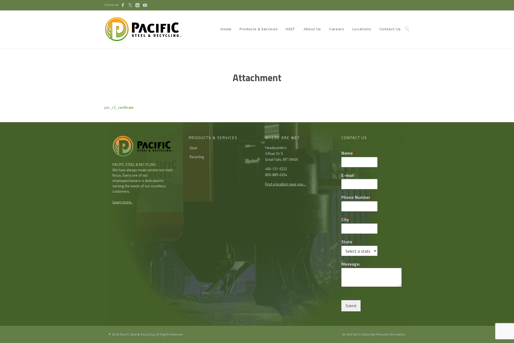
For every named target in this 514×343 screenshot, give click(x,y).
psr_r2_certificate (119, 107)
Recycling (197, 156)
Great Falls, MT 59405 (281, 159)
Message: (352, 264)
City (346, 219)
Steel (193, 148)
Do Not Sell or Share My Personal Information (374, 334)
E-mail (349, 175)
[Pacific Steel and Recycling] (145, 29)
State (348, 242)
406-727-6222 (276, 169)
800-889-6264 (276, 174)
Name (348, 153)
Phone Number (357, 197)
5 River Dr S (274, 153)
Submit (351, 305)
